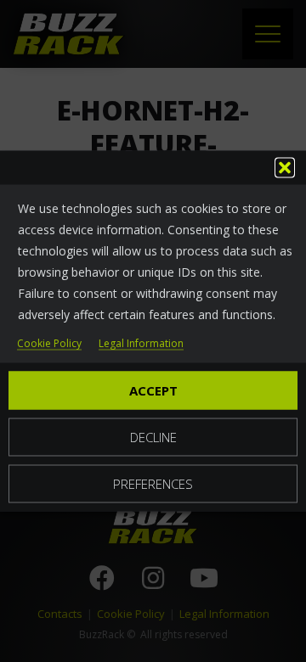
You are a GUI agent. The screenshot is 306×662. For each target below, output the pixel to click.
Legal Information (141, 344)
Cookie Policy (49, 344)
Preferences (153, 483)
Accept (153, 390)
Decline (153, 437)
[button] (284, 168)
